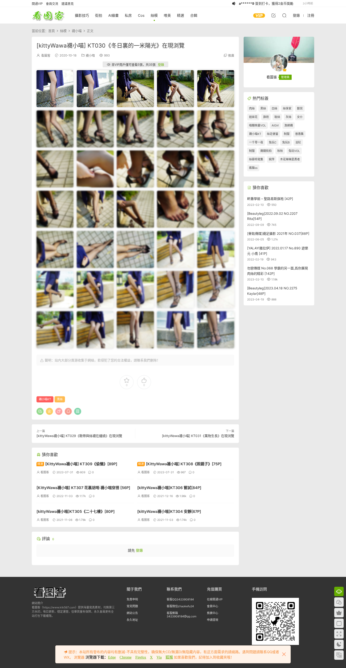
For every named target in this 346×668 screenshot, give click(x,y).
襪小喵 (90, 55)
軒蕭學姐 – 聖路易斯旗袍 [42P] (270, 199)
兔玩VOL (294, 151)
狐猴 (169, 657)
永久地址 (132, 620)
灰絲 (288, 117)
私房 (128, 15)
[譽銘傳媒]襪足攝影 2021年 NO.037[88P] (278, 233)
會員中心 (212, 606)
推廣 (231, 55)
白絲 (274, 108)
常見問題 (132, 606)
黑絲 (60, 399)
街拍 (98, 15)
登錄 (161, 64)
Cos (141, 15)
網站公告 (132, 613)
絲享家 (287, 108)
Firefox (140, 657)
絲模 (154, 15)
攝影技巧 (82, 15)
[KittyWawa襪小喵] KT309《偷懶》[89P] (77, 464)
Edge (112, 657)
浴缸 (298, 142)
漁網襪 (288, 125)
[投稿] (273, 15)
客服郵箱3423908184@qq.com (181, 614)
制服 (287, 134)
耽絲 (277, 117)
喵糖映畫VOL (257, 125)
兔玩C (273, 142)
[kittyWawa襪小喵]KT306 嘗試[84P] (169, 487)
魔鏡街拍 (266, 151)
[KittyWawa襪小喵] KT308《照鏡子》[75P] (179, 464)
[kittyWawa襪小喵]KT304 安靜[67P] (169, 511)
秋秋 (280, 151)
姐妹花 (253, 117)
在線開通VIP (215, 599)
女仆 (300, 117)
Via (159, 657)
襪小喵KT (45, 399)
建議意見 (67, 3)
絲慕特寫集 (256, 159)
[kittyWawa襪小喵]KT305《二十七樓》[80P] (75, 511)
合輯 (193, 15)
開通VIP (37, 3)
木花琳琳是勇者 (290, 159)
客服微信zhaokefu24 (180, 606)
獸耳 (300, 108)
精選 (180, 15)
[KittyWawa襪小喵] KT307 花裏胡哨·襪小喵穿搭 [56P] (83, 487)
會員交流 (52, 3)
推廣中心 (212, 613)
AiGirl (275, 125)
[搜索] (284, 15)
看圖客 (48, 15)
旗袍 (266, 117)
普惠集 (299, 134)
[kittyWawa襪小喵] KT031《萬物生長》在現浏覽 (198, 436)
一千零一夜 (256, 142)
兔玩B (286, 142)
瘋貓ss (253, 168)
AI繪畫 (113, 15)
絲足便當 (272, 134)
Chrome (126, 657)
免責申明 (132, 599)
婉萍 (271, 159)
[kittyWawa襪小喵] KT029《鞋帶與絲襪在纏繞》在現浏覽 (79, 436)
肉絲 (252, 108)
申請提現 (212, 620)
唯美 (167, 15)
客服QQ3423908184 (180, 599)
